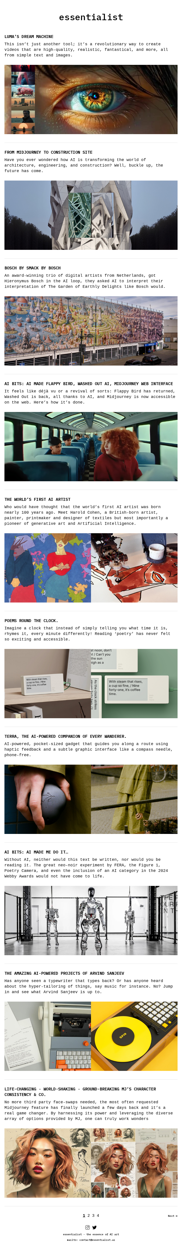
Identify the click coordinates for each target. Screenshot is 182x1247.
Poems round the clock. (31, 620)
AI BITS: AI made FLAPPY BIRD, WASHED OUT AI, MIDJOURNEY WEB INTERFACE (88, 383)
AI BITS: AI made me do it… (36, 852)
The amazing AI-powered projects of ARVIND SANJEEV (64, 973)
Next (171, 1215)
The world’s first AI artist (37, 499)
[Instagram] (87, 1228)
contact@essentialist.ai (97, 1239)
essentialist (91, 17)
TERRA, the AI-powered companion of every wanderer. (65, 736)
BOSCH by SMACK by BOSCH (32, 267)
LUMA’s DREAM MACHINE (28, 36)
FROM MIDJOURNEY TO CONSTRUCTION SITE (48, 152)
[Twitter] (94, 1228)
